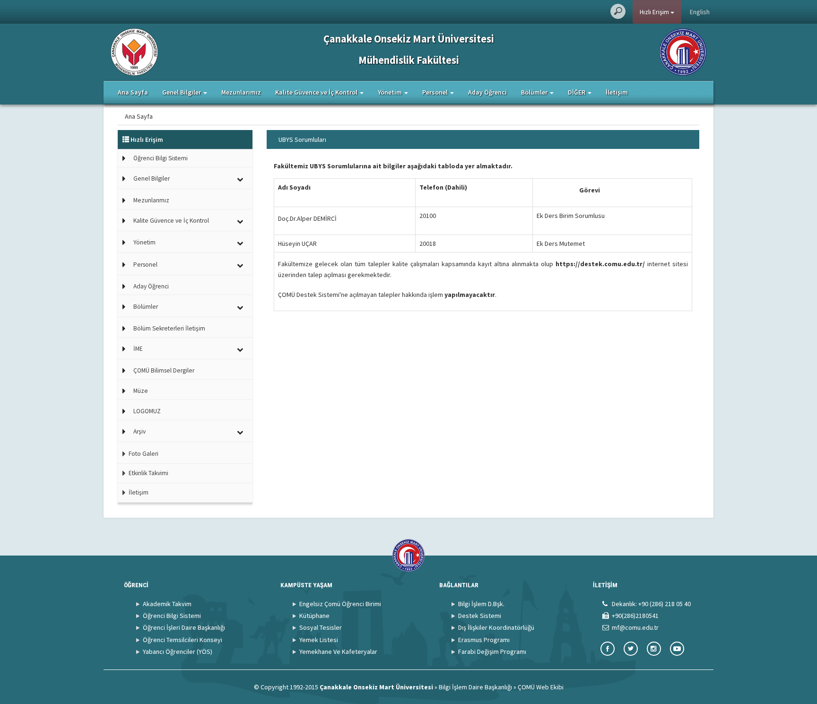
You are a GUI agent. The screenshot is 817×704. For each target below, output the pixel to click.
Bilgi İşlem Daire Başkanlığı (475, 687)
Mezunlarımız (241, 92)
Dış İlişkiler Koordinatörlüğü (496, 627)
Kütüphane (314, 615)
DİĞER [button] (577, 92)
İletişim (617, 92)
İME (138, 349)
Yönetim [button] (390, 92)
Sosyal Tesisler (320, 627)
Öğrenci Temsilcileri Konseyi (182, 639)
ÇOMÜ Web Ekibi (541, 687)
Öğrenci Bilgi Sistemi (160, 158)
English (700, 12)
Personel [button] (435, 92)
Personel (145, 265)
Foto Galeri (142, 454)
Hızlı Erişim (655, 12)
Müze (140, 391)
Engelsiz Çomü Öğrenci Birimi (340, 604)
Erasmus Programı (484, 639)
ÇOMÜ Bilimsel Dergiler (163, 370)
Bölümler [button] (535, 92)
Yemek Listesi (318, 639)
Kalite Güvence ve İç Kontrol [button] (317, 92)
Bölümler (145, 307)
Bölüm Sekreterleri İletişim (169, 328)
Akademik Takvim (167, 604)
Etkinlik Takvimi (147, 473)
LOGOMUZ (147, 411)
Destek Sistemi (479, 615)
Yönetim (144, 242)
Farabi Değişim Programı (492, 651)
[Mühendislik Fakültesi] (134, 51)
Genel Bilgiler (151, 178)
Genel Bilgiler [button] (182, 92)
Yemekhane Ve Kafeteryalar (338, 651)
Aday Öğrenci (487, 92)
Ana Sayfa (133, 92)
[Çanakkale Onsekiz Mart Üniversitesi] (683, 51)
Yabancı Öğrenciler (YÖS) (177, 651)
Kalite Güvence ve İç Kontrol (171, 221)
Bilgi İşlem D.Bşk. (481, 604)
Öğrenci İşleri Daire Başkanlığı (184, 627)
